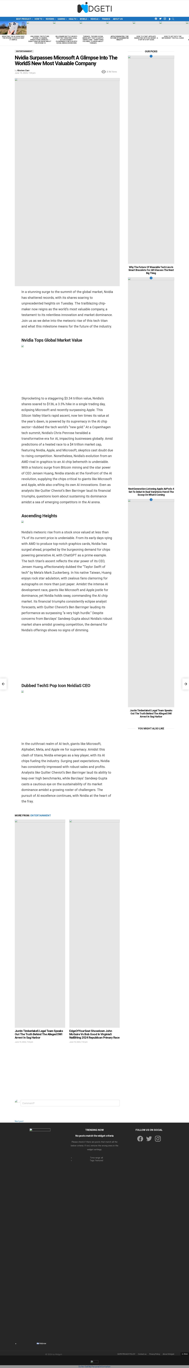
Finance (106, 19)
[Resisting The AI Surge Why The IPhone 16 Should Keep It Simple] (13, 28)
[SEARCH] (173, 19)
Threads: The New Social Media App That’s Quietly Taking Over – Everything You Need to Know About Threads (92, 40)
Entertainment (40, 815)
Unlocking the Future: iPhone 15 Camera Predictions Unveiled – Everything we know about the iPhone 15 (40, 40)
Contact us (142, 1354)
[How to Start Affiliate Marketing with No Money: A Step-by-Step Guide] (146, 28)
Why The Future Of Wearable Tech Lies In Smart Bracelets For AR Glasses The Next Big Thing (151, 270)
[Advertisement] (67, 373)
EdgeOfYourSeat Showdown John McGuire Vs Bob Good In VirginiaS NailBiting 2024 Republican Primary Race (94, 1034)
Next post (19, 1121)
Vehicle (94, 19)
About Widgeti (168, 1354)
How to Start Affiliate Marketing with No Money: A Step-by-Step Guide (146, 38)
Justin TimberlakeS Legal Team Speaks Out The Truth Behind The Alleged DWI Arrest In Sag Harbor (39, 1034)
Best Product (23, 19)
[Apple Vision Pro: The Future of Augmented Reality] (119, 28)
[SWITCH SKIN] (169, 19)
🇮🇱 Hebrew (41, 1343)
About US (118, 19)
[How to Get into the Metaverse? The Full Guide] (172, 28)
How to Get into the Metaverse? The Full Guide (173, 37)
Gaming (61, 19)
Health (72, 19)
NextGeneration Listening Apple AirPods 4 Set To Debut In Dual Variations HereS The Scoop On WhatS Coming (151, 491)
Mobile (83, 19)
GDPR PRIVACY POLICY (126, 1354)
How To (38, 19)
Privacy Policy (154, 1354)
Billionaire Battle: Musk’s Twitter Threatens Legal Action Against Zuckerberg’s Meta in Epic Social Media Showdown (66, 40)
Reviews (50, 19)
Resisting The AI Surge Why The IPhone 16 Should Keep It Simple (13, 38)
